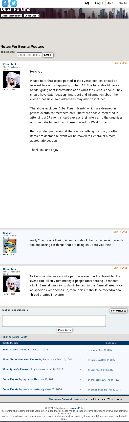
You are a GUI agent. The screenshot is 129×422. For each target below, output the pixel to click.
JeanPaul (95, 370)
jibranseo (41, 369)
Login (99, 3)
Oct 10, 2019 (107, 370)
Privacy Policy (77, 408)
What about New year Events (21, 359)
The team (54, 399)
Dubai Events (32, 15)
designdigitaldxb (99, 389)
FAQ (86, 3)
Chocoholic (10, 64)
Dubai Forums (15, 9)
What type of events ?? (17, 369)
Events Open (10, 349)
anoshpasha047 (98, 380)
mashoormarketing (33, 389)
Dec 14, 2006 (108, 360)
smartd (26, 349)
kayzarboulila (30, 379)
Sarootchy (48, 359)
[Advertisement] (61, 31)
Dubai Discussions (12, 15)
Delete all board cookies (75, 399)
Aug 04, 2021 (114, 380)
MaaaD (7, 233)
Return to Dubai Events (14, 336)
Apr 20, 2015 (115, 389)
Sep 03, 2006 (105, 350)
